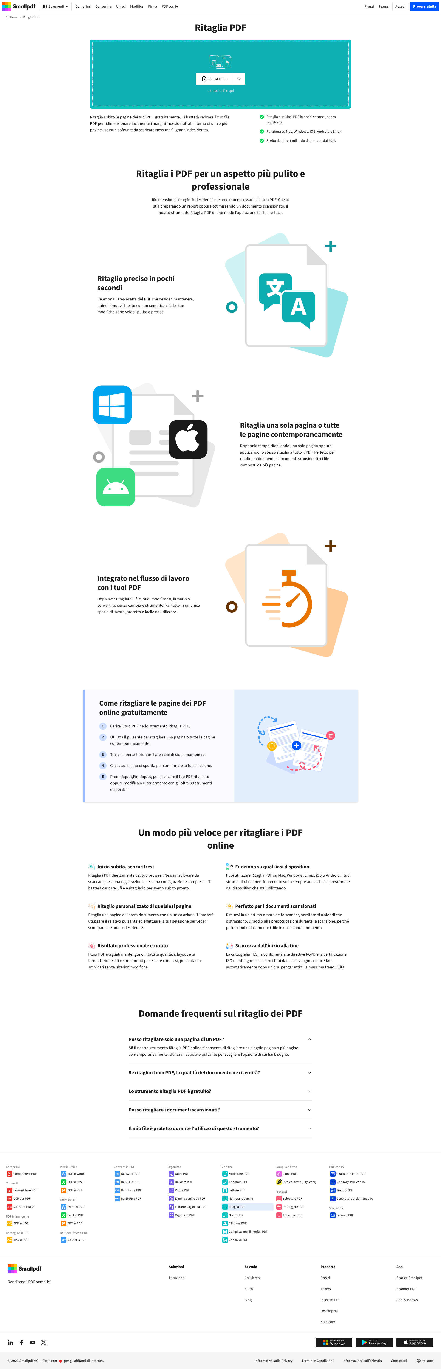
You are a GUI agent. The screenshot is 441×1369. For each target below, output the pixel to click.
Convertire (103, 6)
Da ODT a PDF (76, 1240)
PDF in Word (75, 1174)
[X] (43, 1342)
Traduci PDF (344, 1190)
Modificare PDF (239, 1174)
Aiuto (249, 1288)
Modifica (137, 6)
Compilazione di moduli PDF (248, 1231)
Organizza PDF (185, 1215)
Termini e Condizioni (318, 1360)
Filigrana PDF (238, 1223)
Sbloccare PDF (292, 1198)
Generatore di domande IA (354, 1198)
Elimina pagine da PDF (190, 1198)
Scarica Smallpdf (409, 1277)
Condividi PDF (238, 1240)
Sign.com (328, 1321)
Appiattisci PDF (293, 1215)
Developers (329, 1310)
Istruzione (176, 1277)
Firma (152, 6)
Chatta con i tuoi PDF (350, 1174)
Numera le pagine (241, 1198)
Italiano (427, 1360)
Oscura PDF (236, 1215)
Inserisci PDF (330, 1299)
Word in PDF (75, 1207)
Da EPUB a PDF (131, 1198)
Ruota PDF (182, 1190)
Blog (248, 1299)
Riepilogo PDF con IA (350, 1182)
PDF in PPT (74, 1190)
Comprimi (83, 6)
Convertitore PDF (25, 1190)
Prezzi (325, 1277)
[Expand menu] (239, 79)
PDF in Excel (75, 1182)
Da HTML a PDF (131, 1190)
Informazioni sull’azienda (362, 1360)
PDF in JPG (20, 1223)
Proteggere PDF (293, 1207)
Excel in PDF (75, 1215)
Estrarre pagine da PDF (190, 1207)
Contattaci (399, 1361)
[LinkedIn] (10, 1342)
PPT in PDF (74, 1223)
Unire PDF (182, 1174)
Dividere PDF (183, 1182)
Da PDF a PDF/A (23, 1207)
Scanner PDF (345, 1215)
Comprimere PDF (25, 1174)
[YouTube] (32, 1342)
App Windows (407, 1299)
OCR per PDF (22, 1198)
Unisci (121, 6)
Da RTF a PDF (130, 1182)
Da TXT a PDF (130, 1174)
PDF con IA (170, 6)
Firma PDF (290, 1174)
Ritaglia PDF (237, 1207)
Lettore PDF (237, 1190)
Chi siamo (252, 1277)
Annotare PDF (238, 1182)
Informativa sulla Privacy (273, 1360)
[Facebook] (21, 1342)
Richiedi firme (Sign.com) (299, 1182)
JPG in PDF (20, 1240)
